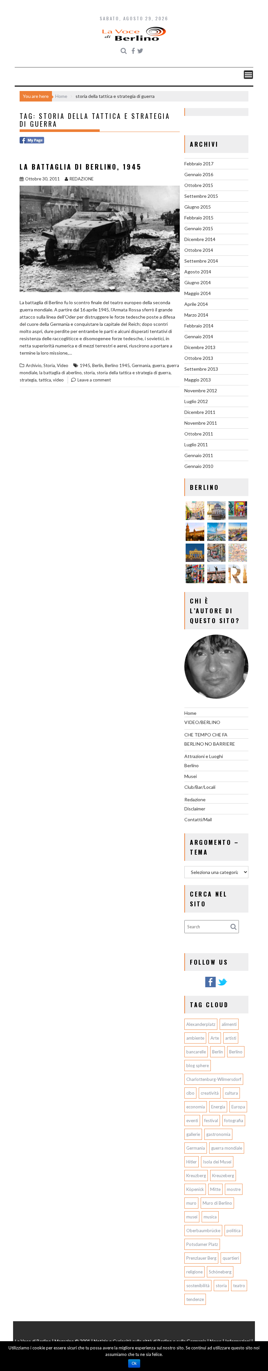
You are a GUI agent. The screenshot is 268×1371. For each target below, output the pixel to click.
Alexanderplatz (200, 1024)
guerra (158, 365)
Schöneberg (220, 1271)
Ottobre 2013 (198, 358)
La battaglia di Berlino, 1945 (81, 167)
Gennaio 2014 (198, 336)
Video (62, 365)
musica (210, 1216)
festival (211, 1120)
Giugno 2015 (197, 207)
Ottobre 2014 (198, 250)
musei (191, 1216)
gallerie (193, 1134)
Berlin (97, 365)
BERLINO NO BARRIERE (209, 744)
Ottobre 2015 (198, 185)
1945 (85, 365)
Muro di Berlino (217, 1203)
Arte (214, 1038)
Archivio (34, 365)
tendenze (195, 1299)
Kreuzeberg (223, 1175)
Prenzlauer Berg (201, 1258)
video (58, 379)
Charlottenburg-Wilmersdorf (213, 1079)
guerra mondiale (226, 1148)
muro (191, 1203)
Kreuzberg (196, 1175)
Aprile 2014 (196, 304)
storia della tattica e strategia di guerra (134, 372)
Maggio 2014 (197, 293)
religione (194, 1271)
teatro (239, 1285)
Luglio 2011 (196, 444)
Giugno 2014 (197, 282)
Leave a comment (94, 379)
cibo (190, 1093)
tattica (45, 379)
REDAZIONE (81, 178)
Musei (190, 776)
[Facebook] (210, 986)
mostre (234, 1189)
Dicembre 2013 (199, 347)
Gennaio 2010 (198, 466)
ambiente (195, 1038)
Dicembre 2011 (199, 412)
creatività (210, 1093)
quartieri (231, 1258)
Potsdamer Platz (202, 1244)
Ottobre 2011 (198, 433)
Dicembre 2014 (199, 239)
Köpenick (195, 1189)
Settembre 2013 (201, 369)
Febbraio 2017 (198, 163)
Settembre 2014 (201, 261)
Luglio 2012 (196, 401)
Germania (141, 365)
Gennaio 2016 (198, 174)
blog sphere (197, 1065)
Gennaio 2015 (198, 228)
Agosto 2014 (197, 271)
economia (195, 1106)
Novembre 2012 (200, 390)
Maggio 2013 (197, 379)
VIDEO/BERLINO (202, 722)
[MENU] (248, 74)
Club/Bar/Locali (199, 787)
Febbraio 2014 (198, 325)
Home (190, 713)
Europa (238, 1106)
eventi (192, 1120)
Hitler (191, 1161)
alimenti (229, 1024)
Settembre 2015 (201, 196)
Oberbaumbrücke (203, 1230)
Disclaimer (194, 808)
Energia (218, 1106)
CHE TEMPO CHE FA (205, 734)
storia (89, 372)
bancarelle (196, 1051)
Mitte (215, 1189)
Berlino (191, 765)
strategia (28, 379)
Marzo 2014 (196, 315)
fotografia (233, 1120)
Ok (134, 1363)
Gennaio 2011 (198, 455)
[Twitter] (222, 986)
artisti (230, 1038)
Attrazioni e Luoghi (203, 756)
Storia (49, 365)
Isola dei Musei (217, 1161)
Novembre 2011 (200, 423)
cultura (231, 1093)
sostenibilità (197, 1285)
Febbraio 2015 (198, 217)
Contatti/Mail (198, 819)
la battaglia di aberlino (60, 372)
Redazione (195, 799)
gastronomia (218, 1134)
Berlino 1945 (117, 365)
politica (233, 1230)
